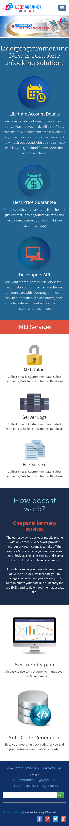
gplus (63, 819)
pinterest (47, 819)
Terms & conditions (13, 812)
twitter (55, 819)
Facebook (39, 819)
